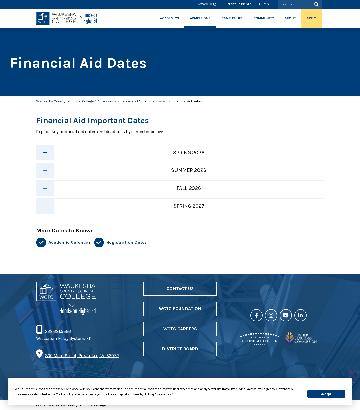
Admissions (107, 101)
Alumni (264, 4)
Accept (326, 394)
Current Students (237, 4)
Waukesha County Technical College (65, 101)
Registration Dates (126, 242)
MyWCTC (205, 4)
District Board (180, 349)
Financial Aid (157, 101)
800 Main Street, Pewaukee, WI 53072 (82, 355)
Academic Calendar (69, 242)
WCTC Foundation (180, 308)
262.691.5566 (58, 331)
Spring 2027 (188, 206)
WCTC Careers (180, 329)
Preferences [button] (163, 394)
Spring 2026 (188, 152)
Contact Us (180, 288)
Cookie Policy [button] (64, 394)
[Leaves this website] (259, 343)
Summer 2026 (188, 170)
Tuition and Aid (131, 101)
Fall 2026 (189, 188)
